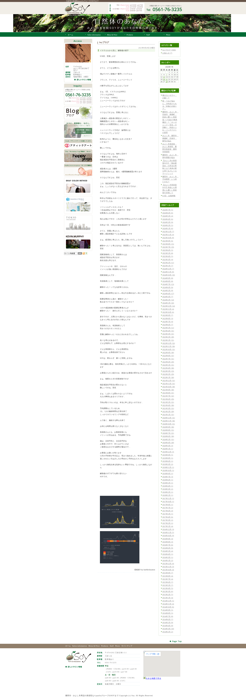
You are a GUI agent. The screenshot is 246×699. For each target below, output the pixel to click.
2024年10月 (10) (168, 275)
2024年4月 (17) (168, 294)
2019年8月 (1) (167, 458)
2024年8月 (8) (167, 281)
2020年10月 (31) (168, 424)
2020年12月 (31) (168, 418)
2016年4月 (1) (167, 554)
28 (167, 82)
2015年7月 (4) (167, 579)
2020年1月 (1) (167, 449)
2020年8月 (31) (168, 430)
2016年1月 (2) (167, 561)
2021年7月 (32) (168, 396)
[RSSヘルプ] (86, 254)
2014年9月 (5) (167, 610)
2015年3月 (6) (167, 591)
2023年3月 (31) (168, 334)
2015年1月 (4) (167, 598)
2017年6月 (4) (167, 511)
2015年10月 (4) (168, 570)
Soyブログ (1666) (169, 50)
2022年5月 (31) (168, 365)
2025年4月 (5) (167, 256)
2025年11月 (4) (168, 235)
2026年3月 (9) (167, 222)
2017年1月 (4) (167, 526)
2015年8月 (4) (167, 576)
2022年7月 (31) (168, 359)
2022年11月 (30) (168, 346)
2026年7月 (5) (167, 210)
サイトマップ (126, 646)
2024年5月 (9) (167, 291)
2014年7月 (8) (167, 616)
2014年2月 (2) (167, 632)
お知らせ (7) (167, 53)
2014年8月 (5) (167, 613)
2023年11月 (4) (168, 309)
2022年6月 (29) (168, 362)
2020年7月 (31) (168, 433)
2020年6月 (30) (168, 436)
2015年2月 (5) (167, 595)
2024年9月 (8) (167, 278)
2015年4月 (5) (167, 588)
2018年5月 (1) (167, 483)
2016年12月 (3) (168, 529)
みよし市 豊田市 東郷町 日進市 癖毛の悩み (170, 138)
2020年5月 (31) (168, 440)
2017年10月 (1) (168, 502)
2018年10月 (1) (168, 470)
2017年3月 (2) (167, 520)
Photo (117, 646)
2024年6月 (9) (167, 287)
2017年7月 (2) (167, 508)
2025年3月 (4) (167, 260)
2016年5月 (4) (167, 551)
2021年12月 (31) (168, 381)
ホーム (68, 646)
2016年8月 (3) (167, 542)
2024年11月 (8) (168, 272)
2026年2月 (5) (167, 225)
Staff (112, 646)
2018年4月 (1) (167, 486)
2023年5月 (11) (168, 328)
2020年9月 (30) (168, 427)
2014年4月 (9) (167, 626)
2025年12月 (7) (168, 232)
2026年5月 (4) (167, 216)
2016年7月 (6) (167, 545)
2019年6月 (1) (167, 461)
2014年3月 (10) (168, 629)
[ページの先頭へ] (176, 641)
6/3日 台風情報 (168, 196)
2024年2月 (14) (168, 300)
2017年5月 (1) (167, 514)
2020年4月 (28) (168, 443)
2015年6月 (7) (167, 582)
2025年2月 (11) (168, 263)
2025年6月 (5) (167, 250)
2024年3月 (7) (167, 297)
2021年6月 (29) (168, 399)
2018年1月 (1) (167, 495)
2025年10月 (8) (168, 238)
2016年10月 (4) (168, 536)
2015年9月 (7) (167, 573)
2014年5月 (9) (167, 623)
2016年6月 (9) (167, 548)
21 (167, 79)
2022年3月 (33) (168, 371)
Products (104, 646)
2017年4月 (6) (167, 517)
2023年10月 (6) (168, 312)
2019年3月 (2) (167, 464)
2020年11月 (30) (168, 421)
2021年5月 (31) (168, 402)
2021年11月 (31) (168, 384)
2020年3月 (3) (167, 446)
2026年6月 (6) (167, 213)
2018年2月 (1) (167, 492)
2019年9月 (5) (167, 455)
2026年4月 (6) (167, 219)
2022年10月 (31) (168, 349)
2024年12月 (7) (168, 269)
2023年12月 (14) (168, 306)
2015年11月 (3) (168, 567)
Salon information (79, 646)
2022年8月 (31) (168, 356)
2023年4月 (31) (168, 331)
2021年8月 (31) (168, 393)
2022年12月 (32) (168, 343)
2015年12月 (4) (168, 564)
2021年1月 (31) (168, 415)
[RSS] (84, 254)
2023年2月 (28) (168, 337)
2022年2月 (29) (168, 374)
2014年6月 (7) (167, 619)
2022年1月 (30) (168, 377)
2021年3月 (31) (168, 408)
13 (164, 77)
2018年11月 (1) (168, 467)
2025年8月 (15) (168, 244)
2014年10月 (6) (168, 607)
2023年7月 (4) (167, 322)
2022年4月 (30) (168, 368)
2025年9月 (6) (167, 241)
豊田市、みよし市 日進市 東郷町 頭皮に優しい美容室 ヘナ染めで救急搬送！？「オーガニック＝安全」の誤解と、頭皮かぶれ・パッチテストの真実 (170, 122)
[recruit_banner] (78, 137)
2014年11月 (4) (168, 604)
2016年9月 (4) (167, 539)
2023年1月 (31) (168, 340)
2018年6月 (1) (167, 480)
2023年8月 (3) (167, 319)
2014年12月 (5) (168, 601)
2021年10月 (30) (168, 387)
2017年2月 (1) (167, 523)
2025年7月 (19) (168, 247)
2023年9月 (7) (167, 315)
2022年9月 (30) (168, 353)
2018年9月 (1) (167, 474)
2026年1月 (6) (167, 228)
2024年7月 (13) (168, 284)
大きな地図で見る (153, 678)
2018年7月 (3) (167, 477)
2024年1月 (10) (168, 303)
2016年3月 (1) (167, 557)
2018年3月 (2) (167, 489)
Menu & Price (94, 646)
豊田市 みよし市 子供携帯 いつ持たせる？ (170, 179)
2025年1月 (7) (167, 266)
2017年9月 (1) (167, 505)
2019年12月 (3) (168, 452)
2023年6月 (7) (167, 325)
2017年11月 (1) (168, 498)
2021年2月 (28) (168, 412)
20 (164, 79)
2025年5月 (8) (167, 253)
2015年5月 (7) (167, 585)
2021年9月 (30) (168, 390)
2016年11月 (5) (168, 533)
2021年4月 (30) (168, 405)
